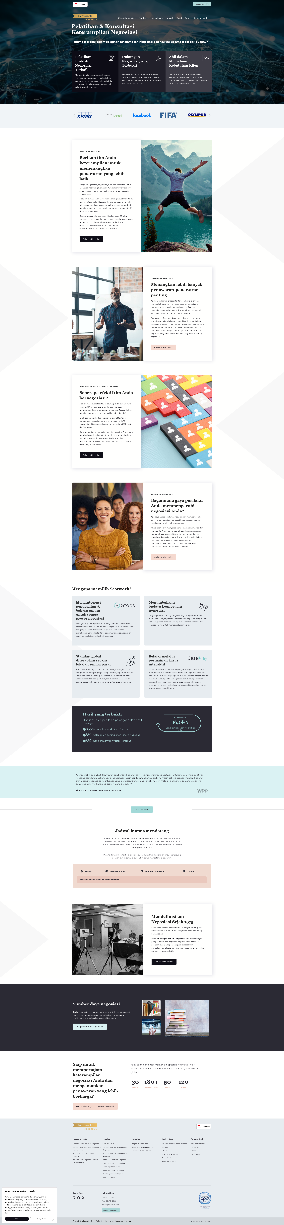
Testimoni (195, 1151)
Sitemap (127, 1221)
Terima (17, 1219)
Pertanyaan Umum (169, 1161)
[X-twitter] (83, 1197)
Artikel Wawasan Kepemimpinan (174, 1144)
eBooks (164, 1151)
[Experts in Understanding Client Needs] (189, 71)
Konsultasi (156, 18)
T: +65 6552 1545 (108, 1197)
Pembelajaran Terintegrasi (113, 1174)
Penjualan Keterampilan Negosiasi (86, 1144)
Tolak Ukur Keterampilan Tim (143, 1147)
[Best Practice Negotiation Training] (95, 71)
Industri (169, 18)
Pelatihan (142, 18)
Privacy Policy (95, 1221)
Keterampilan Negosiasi (112, 1167)
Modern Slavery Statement (112, 1221)
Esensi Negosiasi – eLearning (114, 1163)
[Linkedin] (74, 1197)
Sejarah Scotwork (198, 1144)
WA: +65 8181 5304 (109, 1201)
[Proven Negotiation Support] (141, 71)
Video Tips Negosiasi (170, 1154)
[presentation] (74, 115)
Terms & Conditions (80, 1221)
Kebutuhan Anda (126, 18)
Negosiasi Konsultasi (140, 1144)
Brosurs (165, 1147)
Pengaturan (41, 1219)
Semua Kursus (108, 1144)
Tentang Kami (200, 18)
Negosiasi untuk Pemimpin (113, 1170)
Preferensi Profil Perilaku (141, 1151)
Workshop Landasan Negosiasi (114, 1160)
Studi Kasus (195, 1154)
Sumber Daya (183, 18)
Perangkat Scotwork (170, 1158)
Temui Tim (195, 1147)
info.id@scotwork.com (110, 1205)
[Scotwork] (85, 1126)
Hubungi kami (201, 4)
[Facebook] (78, 1197)
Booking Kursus (109, 1177)
